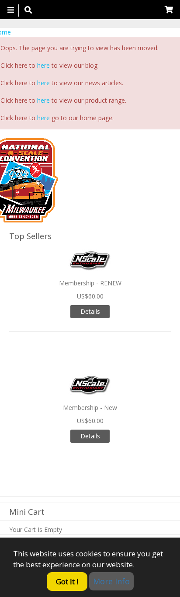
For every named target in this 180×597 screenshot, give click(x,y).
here (43, 65)
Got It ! (67, 581)
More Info (111, 581)
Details (90, 311)
